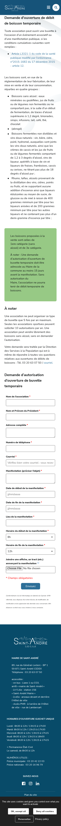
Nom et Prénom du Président (23, 410)
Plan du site (30, 794)
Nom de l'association (18, 396)
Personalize (24, 819)
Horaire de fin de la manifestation (25, 545)
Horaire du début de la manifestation (27, 531)
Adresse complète (17, 425)
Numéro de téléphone (19, 442)
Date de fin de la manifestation (24, 502)
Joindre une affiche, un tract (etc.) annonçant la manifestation (24, 561)
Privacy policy (42, 819)
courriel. (48, 362)
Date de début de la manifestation (25, 488)
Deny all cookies (45, 811)
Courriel (11, 456)
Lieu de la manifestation (20, 516)
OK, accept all (18, 811)
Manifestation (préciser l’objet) (24, 471)
